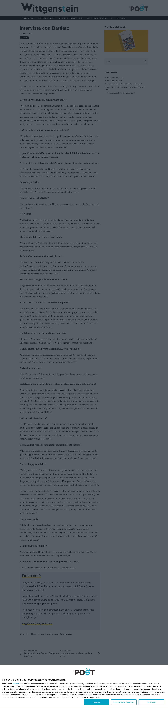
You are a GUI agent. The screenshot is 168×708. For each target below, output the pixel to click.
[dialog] (84, 686)
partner (16, 684)
